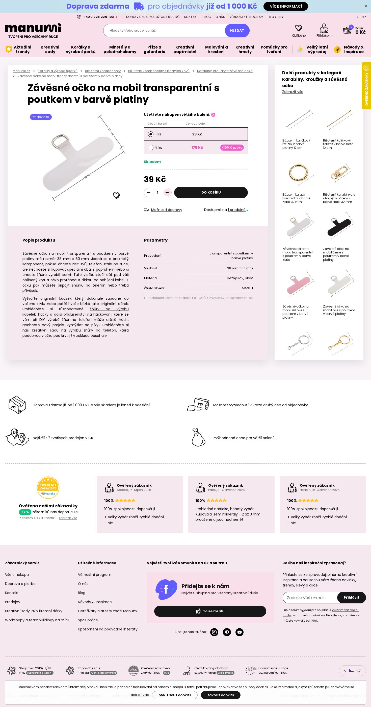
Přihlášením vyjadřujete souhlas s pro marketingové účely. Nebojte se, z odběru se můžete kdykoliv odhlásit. (321, 615)
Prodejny (275, 17)
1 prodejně (237, 209)
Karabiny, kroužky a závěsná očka (225, 70)
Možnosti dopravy (166, 209)
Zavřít (365, 6)
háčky (43, 314)
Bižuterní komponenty (103, 70)
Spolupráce (88, 620)
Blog (207, 17)
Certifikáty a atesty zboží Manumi (108, 611)
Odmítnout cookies (174, 695)
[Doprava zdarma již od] (185, 6)
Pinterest (228, 632)
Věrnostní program (246, 17)
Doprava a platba (20, 583)
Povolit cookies (220, 695)
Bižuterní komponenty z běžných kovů (159, 70)
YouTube (240, 632)
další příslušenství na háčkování (83, 314)
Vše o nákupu (17, 574)
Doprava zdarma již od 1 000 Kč (153, 17)
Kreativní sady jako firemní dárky (33, 611)
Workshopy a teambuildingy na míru (37, 620)
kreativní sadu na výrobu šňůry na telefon (74, 330)
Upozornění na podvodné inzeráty (108, 629)
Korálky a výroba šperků (57, 70)
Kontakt (191, 17)
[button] (116, 195)
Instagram (215, 632)
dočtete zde (140, 695)
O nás (220, 17)
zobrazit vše (68, 518)
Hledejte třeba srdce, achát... (133, 30)
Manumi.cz (21, 70)
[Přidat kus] (167, 192)
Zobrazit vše (292, 91)
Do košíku (211, 192)
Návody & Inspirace (95, 601)
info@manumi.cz (239, 298)
